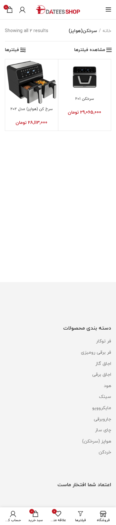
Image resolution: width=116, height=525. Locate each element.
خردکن (105, 452)
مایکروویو (101, 408)
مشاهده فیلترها (89, 50)
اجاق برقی (101, 375)
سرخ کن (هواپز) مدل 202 (31, 109)
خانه (106, 31)
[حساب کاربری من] (22, 9)
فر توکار (103, 341)
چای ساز (103, 430)
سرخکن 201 (84, 98)
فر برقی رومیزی (96, 352)
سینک (105, 397)
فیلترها (12, 50)
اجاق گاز (103, 364)
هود (107, 386)
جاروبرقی (102, 419)
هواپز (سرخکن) (96, 441)
